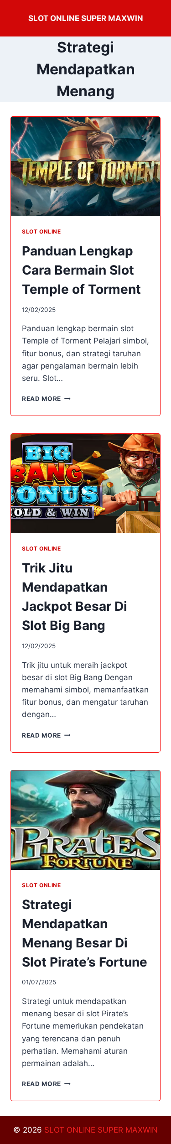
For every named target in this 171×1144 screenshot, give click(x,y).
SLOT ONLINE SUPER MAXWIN (101, 1129)
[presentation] (85, 166)
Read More (46, 398)
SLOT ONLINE (41, 231)
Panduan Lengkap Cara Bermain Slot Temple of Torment (81, 270)
